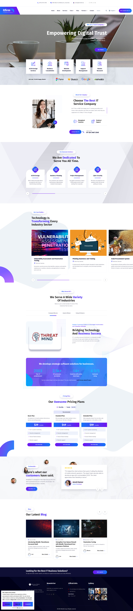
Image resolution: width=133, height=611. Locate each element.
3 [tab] (89, 193)
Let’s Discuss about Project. (84, 380)
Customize (7, 604)
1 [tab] (43, 193)
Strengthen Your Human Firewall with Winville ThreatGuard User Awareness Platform (66, 544)
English (113, 10)
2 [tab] (66, 193)
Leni (32, 554)
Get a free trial (38, 444)
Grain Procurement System (120, 259)
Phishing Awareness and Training (84, 259)
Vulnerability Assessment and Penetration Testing (48, 259)
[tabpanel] (35, 179)
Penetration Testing (89, 542)
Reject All (17, 604)
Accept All (28, 604)
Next (105, 193)
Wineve (88, 550)
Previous (27, 193)
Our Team (100, 49)
